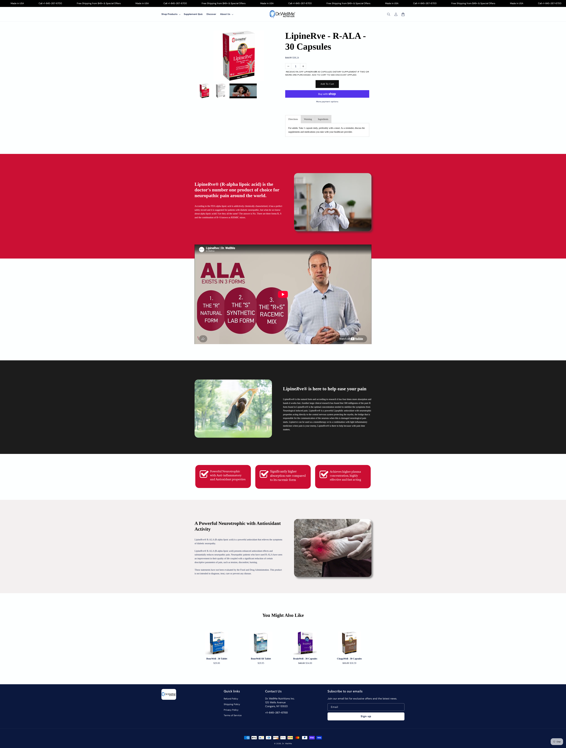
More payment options (327, 101)
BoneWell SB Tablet (261, 658)
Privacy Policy (231, 709)
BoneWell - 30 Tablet (216, 658)
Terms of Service (233, 715)
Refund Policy (231, 698)
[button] (388, 14)
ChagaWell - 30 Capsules (349, 658)
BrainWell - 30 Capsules (305, 658)
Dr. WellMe (287, 743)
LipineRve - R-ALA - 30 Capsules (325, 41)
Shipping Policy (232, 704)
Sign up (366, 716)
